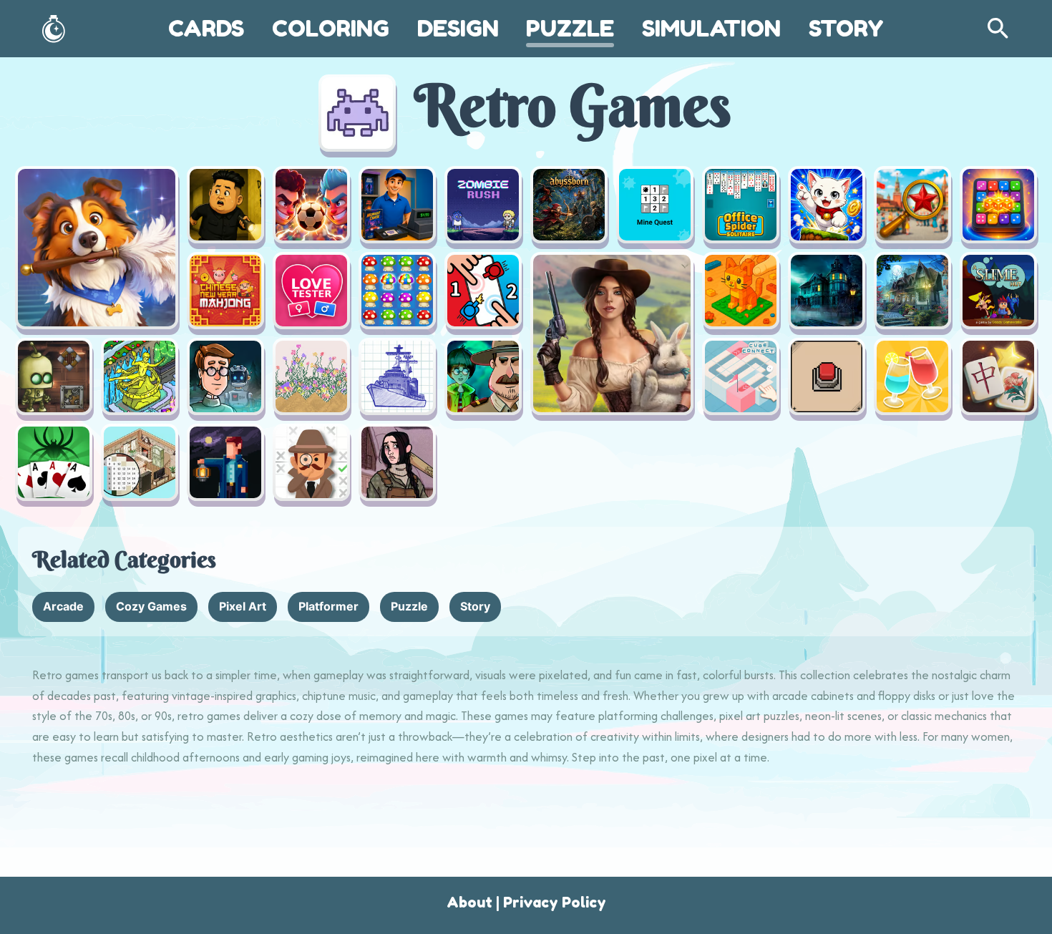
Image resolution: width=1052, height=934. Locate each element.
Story (846, 28)
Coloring (330, 28)
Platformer (328, 606)
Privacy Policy (554, 902)
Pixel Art (242, 606)
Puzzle (570, 28)
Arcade (63, 606)
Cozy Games (151, 606)
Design (458, 28)
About (469, 902)
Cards (206, 28)
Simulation (711, 28)
